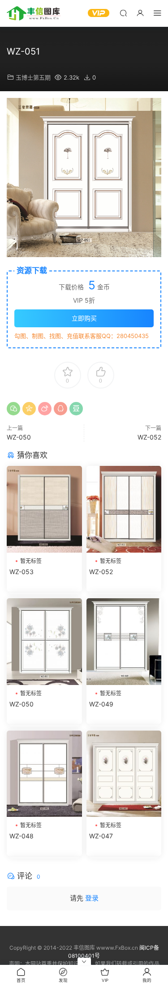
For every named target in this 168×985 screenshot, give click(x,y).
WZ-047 (101, 836)
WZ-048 (21, 836)
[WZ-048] (44, 774)
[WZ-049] (124, 641)
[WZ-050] (44, 641)
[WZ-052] (124, 509)
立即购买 (84, 318)
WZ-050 (19, 437)
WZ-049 (101, 704)
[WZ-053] (44, 509)
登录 (92, 898)
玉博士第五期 (33, 77)
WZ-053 (21, 571)
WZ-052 (149, 437)
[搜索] (123, 12)
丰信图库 (33, 13)
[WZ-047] (124, 774)
